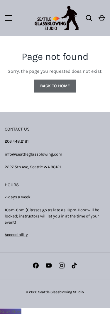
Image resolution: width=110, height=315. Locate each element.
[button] (101, 17)
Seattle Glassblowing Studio (61, 292)
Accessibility (16, 234)
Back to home (55, 85)
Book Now (10, 311)
